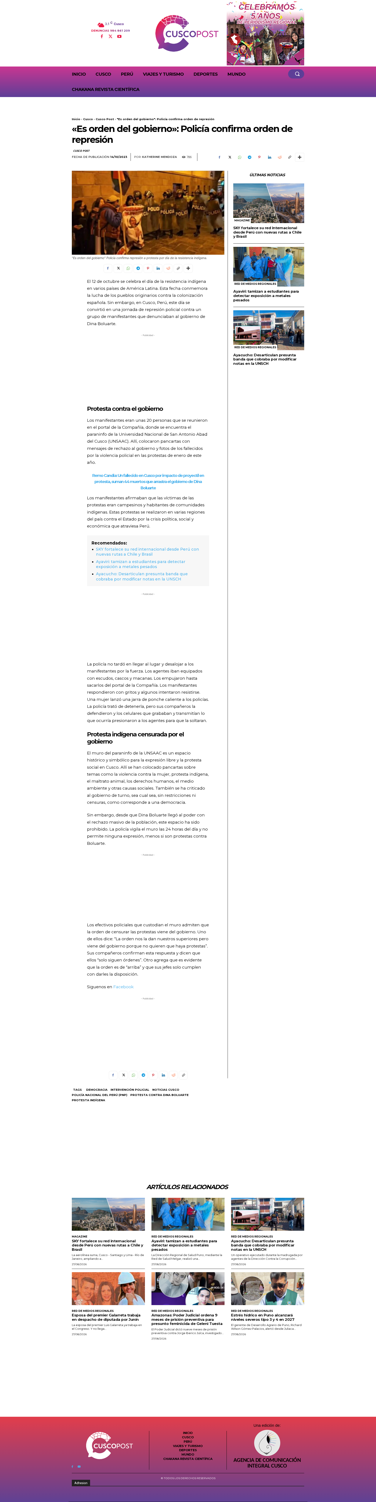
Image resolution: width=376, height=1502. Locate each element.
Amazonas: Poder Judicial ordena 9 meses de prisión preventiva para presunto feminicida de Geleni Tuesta (186, 1319)
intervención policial (130, 1089)
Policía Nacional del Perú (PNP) (99, 1095)
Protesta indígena (88, 1100)
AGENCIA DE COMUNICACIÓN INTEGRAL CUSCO (267, 1463)
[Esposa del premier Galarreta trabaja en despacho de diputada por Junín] (108, 1288)
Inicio (76, 119)
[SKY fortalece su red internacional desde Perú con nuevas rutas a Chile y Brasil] (268, 203)
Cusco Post (105, 119)
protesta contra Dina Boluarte (159, 1095)
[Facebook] (101, 37)
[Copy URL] (289, 157)
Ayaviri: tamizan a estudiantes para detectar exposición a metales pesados (140, 564)
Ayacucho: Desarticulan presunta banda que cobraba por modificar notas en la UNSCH (142, 576)
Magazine (242, 220)
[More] (299, 157)
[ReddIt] (279, 157)
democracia (96, 1089)
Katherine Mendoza (159, 157)
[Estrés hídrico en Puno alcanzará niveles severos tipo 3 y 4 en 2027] (267, 1288)
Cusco (88, 119)
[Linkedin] (269, 157)
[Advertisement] (148, 368)
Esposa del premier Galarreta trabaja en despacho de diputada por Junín (106, 1317)
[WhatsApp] (239, 157)
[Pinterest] (259, 157)
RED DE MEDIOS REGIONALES (255, 283)
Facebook (123, 986)
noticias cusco (165, 1089)
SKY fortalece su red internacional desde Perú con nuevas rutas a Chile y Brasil (147, 552)
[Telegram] (249, 157)
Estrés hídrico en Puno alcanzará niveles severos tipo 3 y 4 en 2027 (262, 1317)
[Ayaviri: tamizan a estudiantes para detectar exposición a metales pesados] (268, 267)
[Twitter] (110, 37)
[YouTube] (119, 37)
